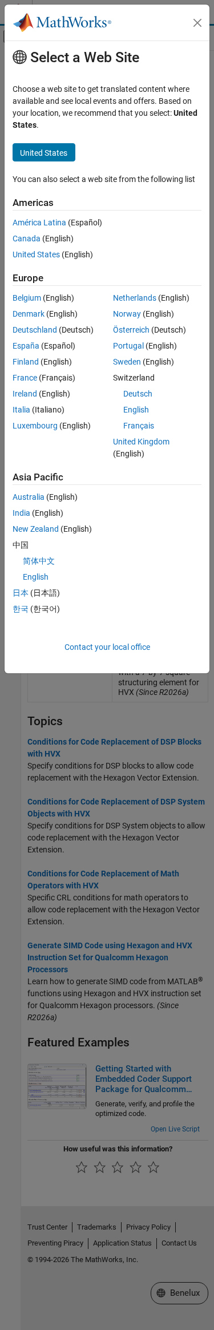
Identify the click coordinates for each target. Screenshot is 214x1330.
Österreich (131, 329)
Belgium (27, 297)
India (21, 513)
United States (36, 254)
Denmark (29, 313)
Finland (26, 361)
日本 (21, 592)
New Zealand (36, 528)
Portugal (128, 345)
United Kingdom (141, 441)
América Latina (39, 222)
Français (138, 425)
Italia (21, 409)
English (136, 409)
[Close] (197, 23)
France (25, 377)
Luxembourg (35, 425)
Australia (29, 497)
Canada (27, 238)
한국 (21, 608)
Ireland (25, 393)
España (26, 345)
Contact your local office (107, 647)
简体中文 (39, 560)
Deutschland (35, 329)
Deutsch (137, 393)
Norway (127, 313)
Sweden (127, 361)
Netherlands (134, 297)
